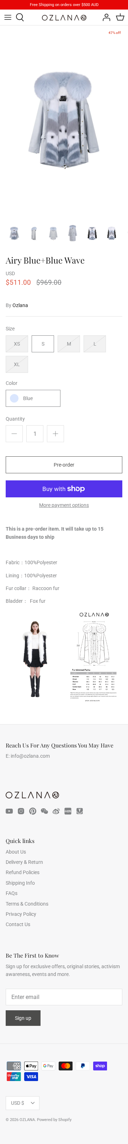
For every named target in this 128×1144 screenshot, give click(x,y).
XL (17, 364)
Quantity (15, 419)
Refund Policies (22, 872)
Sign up (23, 1018)
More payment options (64, 505)
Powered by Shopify (54, 1119)
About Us (16, 852)
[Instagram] (21, 811)
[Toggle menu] (8, 17)
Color (11, 383)
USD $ (17, 1103)
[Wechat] (44, 811)
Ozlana (20, 305)
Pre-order (64, 465)
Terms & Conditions (27, 904)
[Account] (104, 17)
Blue (28, 398)
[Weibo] (56, 811)
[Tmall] (79, 811)
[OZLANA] (64, 18)
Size (10, 328)
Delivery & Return (24, 862)
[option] (64, 120)
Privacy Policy (21, 914)
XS (17, 344)
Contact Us (18, 924)
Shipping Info (20, 883)
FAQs (11, 893)
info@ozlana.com (30, 756)
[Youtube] (9, 811)
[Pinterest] (32, 811)
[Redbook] (67, 811)
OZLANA (27, 1119)
